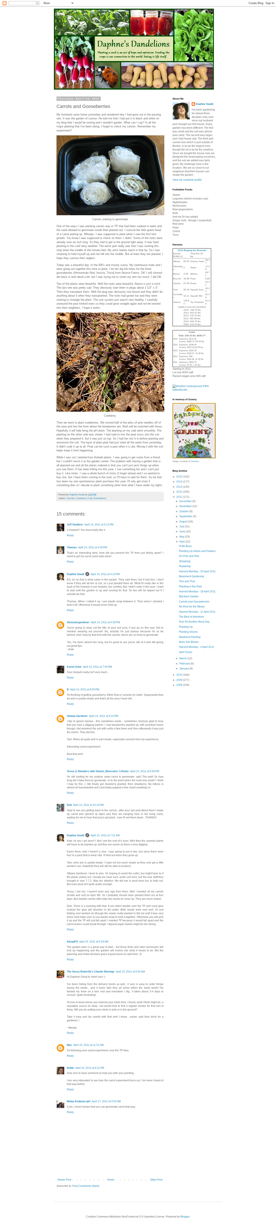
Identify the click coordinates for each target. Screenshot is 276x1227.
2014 (179, 481)
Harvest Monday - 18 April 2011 (197, 591)
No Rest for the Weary (192, 606)
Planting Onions (188, 631)
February (185, 663)
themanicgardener (78, 622)
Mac (69, 1045)
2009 (179, 679)
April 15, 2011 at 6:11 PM (89, 1067)
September (186, 516)
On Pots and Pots (189, 556)
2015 (179, 476)
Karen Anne (74, 666)
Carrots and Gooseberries (194, 601)
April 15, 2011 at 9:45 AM (130, 971)
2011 (179, 496)
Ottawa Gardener (77, 716)
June (182, 531)
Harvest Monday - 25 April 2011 (197, 571)
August (183, 521)
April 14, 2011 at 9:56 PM (144, 771)
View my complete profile (187, 179)
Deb (69, 804)
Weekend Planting (190, 637)
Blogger (185, 1216)
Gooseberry (100, 498)
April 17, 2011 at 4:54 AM (106, 1101)
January (184, 668)
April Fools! (185, 652)
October (184, 511)
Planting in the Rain (190, 586)
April (182, 541)
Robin (70, 1067)
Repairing (185, 566)
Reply (70, 535)
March (183, 658)
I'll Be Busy (185, 546)
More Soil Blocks (189, 642)
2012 (179, 491)
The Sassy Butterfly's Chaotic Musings (90, 971)
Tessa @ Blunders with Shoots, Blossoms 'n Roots (98, 771)
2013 (179, 486)
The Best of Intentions (191, 616)
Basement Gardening (191, 576)
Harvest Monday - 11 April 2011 (197, 611)
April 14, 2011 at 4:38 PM (105, 622)
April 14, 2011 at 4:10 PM (105, 574)
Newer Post (64, 1179)
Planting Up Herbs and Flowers (197, 551)
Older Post (156, 1179)
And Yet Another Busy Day (194, 621)
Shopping (184, 561)
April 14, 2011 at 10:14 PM (88, 804)
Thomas (72, 547)
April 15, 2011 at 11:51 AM (88, 1045)
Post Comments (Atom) (85, 1185)
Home (110, 1179)
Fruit (90, 498)
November (185, 506)
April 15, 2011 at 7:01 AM (105, 835)
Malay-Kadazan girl (78, 1101)
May (182, 536)
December (185, 501)
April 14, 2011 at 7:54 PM (97, 666)
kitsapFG (72, 941)
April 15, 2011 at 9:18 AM (93, 941)
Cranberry (81, 498)
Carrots (70, 498)
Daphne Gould (75, 574)
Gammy (195, 461)
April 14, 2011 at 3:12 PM (98, 524)
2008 (179, 684)
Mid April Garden (189, 596)
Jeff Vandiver (75, 524)
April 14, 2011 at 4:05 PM (92, 547)
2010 (179, 674)
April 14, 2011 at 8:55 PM (84, 689)
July (182, 526)
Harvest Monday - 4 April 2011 (196, 646)
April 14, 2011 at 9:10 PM (103, 716)
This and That (187, 581)
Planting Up (186, 626)
